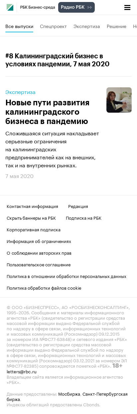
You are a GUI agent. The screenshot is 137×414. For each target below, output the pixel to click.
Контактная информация (32, 205)
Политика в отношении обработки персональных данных (66, 275)
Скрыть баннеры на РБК (31, 217)
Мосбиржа (69, 393)
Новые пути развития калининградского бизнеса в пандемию (47, 112)
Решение (116, 25)
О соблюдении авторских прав (39, 252)
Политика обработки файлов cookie (44, 287)
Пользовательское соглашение (38, 264)
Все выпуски (19, 25)
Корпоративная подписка (34, 229)
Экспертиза (86, 25)
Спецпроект (53, 25)
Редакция (78, 205)
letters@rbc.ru (22, 371)
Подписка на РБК (83, 217)
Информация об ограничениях (39, 240)
